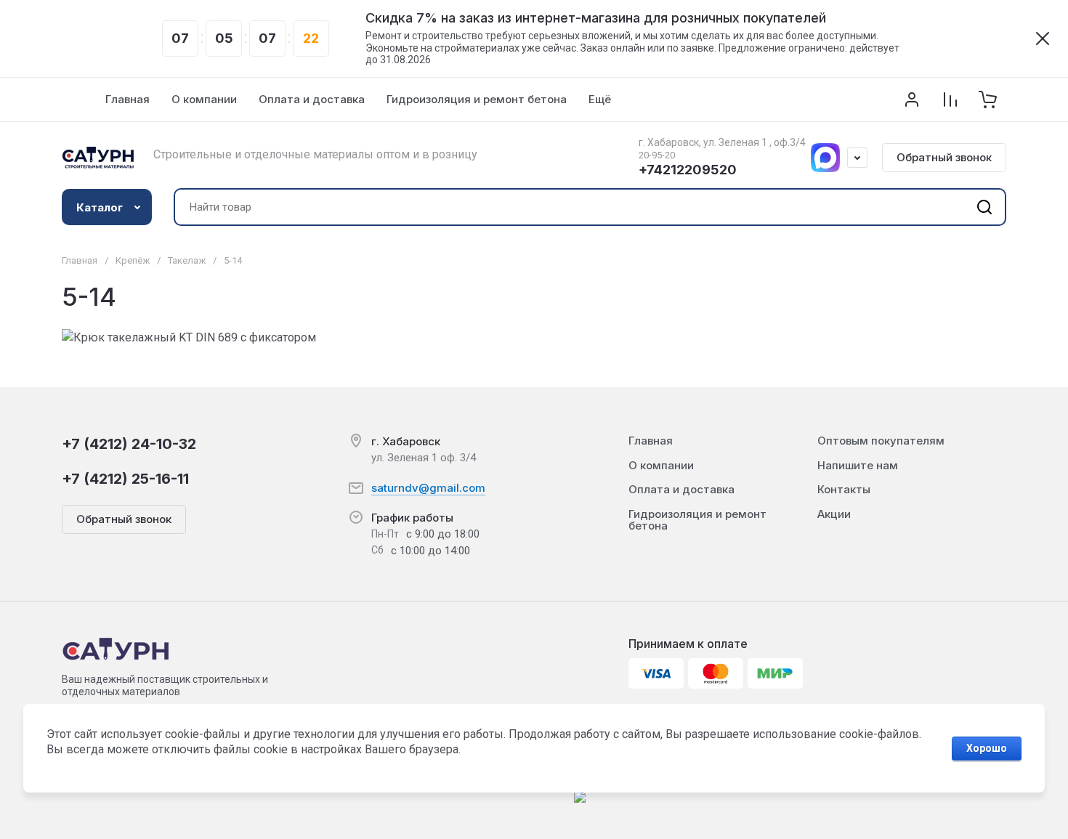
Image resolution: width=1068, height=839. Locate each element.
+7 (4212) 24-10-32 (129, 444)
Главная (79, 260)
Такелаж (187, 260)
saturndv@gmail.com (428, 488)
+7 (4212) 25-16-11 (125, 478)
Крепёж (133, 260)
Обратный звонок (944, 157)
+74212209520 (688, 169)
